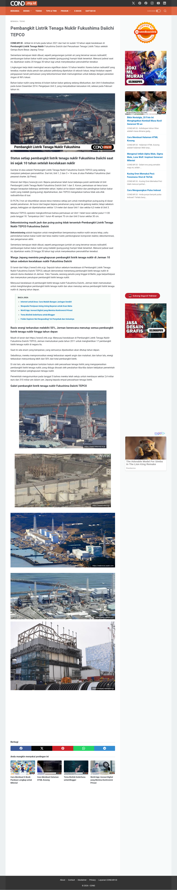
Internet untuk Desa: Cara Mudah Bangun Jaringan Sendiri (46, 302)
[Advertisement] (63, 718)
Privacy (92, 880)
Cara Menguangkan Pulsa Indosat (144, 190)
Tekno (39, 11)
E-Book (77, 11)
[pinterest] (62, 748)
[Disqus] (63, 826)
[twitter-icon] (133, 3)
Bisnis (26, 11)
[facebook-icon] (146, 3)
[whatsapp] (83, 748)
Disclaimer (82, 880)
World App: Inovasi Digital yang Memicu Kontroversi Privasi (46, 310)
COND (92, 885)
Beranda (15, 11)
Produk (64, 11)
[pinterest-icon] (140, 3)
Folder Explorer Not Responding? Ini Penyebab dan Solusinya (47, 319)
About (62, 880)
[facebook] (21, 748)
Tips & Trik (51, 11)
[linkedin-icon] (164, 3)
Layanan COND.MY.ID (107, 880)
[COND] (26, 3)
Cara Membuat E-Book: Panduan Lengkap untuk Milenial (21, 780)
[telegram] (104, 748)
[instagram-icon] (152, 3)
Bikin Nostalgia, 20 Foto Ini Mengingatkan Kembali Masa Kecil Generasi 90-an (144, 120)
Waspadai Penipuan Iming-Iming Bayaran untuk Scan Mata (46, 306)
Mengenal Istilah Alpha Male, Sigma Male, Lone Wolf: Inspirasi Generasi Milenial (145, 157)
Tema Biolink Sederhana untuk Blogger (38, 315)
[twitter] (41, 748)
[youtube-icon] (158, 3)
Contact (71, 880)
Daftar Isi (91, 11)
